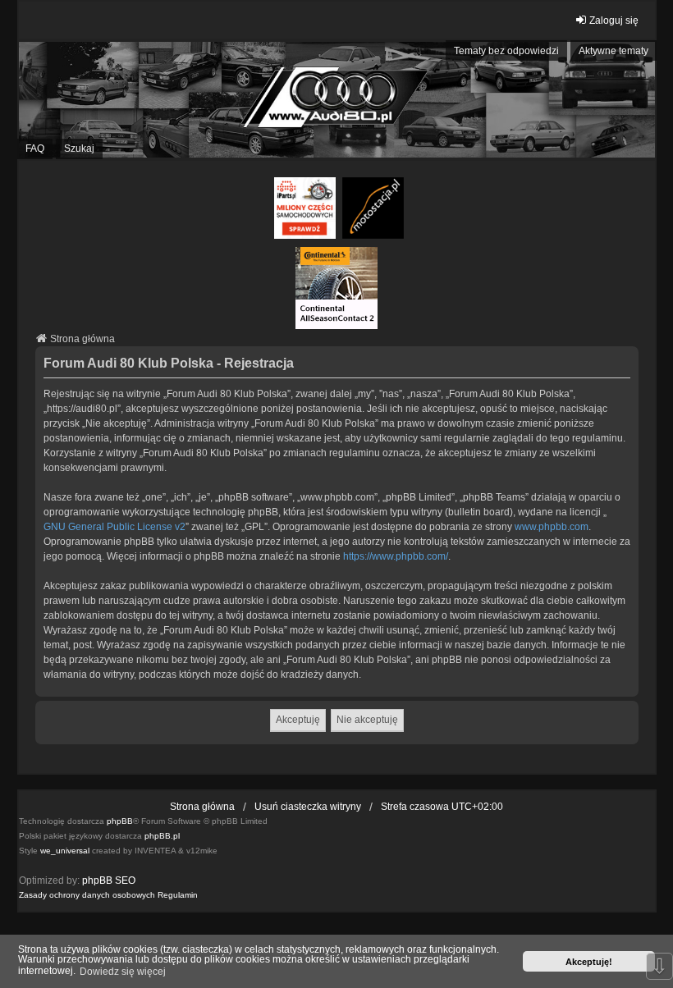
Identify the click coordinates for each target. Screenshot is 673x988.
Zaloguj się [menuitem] (614, 20)
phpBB (120, 821)
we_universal (64, 850)
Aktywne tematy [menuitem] (613, 51)
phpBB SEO (108, 880)
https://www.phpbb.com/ (395, 556)
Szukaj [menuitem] (79, 148)
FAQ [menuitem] (34, 148)
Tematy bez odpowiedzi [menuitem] (506, 51)
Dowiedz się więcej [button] (123, 971)
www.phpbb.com (551, 527)
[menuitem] (87, 895)
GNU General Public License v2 (114, 527)
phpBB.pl (162, 835)
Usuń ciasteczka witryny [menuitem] (307, 806)
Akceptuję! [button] (588, 962)
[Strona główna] (336, 99)
